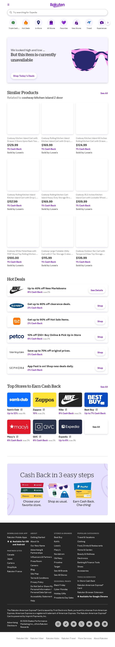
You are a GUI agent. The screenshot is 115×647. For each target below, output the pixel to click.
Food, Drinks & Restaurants (90, 545)
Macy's (57, 549)
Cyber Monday (61, 589)
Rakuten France (14, 571)
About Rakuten (101, 638)
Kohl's (56, 541)
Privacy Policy (37, 582)
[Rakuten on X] (81, 624)
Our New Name (38, 545)
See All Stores (60, 575)
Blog (33, 569)
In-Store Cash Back (86, 581)
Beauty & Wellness (85, 554)
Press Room (36, 561)
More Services (84, 638)
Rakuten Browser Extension (90, 592)
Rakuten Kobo (52, 638)
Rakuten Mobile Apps (17, 537)
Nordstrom (59, 554)
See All (104, 93)
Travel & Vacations (85, 537)
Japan (10, 558)
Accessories (82, 570)
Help (33, 600)
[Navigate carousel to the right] (107, 22)
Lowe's (57, 545)
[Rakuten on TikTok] (66, 624)
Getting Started (38, 537)
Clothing (81, 541)
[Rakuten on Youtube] (89, 624)
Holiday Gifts (60, 593)
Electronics (82, 558)
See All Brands (60, 570)
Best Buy (58, 537)
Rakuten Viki (22, 638)
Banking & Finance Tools (88, 562)
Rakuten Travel (69, 638)
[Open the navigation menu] (8, 4)
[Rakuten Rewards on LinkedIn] (105, 624)
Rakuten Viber (37, 638)
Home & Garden (84, 549)
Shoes (80, 566)
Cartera (10, 563)
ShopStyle (12, 567)
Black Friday (59, 585)
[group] (23, 128)
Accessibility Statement (41, 596)
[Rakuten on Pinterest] (97, 624)
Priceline (58, 562)
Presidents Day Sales (63, 597)
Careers (34, 565)
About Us (35, 541)
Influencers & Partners (41, 557)
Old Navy (58, 558)
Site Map (35, 573)
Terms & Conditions (40, 578)
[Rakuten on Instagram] (58, 624)
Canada (10, 554)
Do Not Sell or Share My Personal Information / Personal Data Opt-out (42, 589)
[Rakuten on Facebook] (74, 624)
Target (57, 566)
